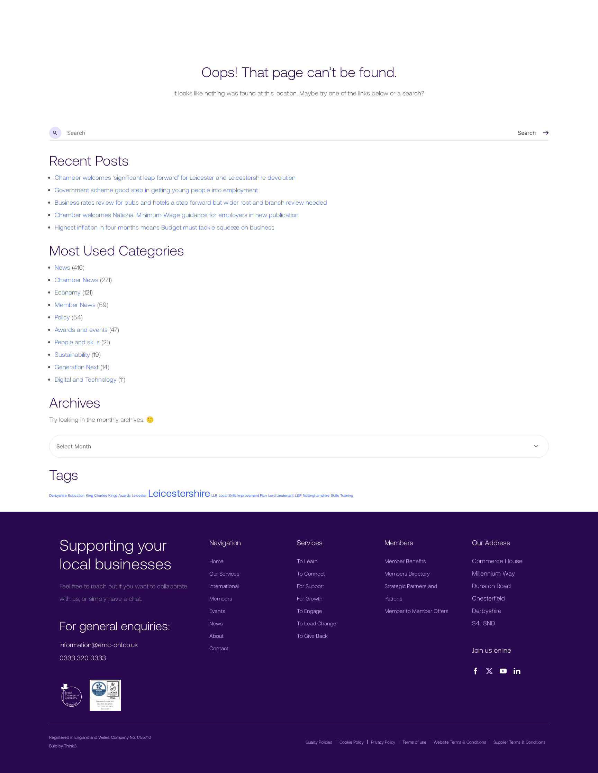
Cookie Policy (351, 741)
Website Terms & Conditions (460, 741)
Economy (68, 292)
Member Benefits (405, 561)
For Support (310, 586)
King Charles (96, 495)
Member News (75, 304)
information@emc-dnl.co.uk (99, 645)
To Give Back (312, 635)
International (224, 586)
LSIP (298, 495)
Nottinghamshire (316, 495)
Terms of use (414, 741)
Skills (335, 495)
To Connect (311, 573)
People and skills (77, 342)
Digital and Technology (86, 379)
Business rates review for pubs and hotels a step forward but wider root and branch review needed (191, 202)
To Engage (309, 610)
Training (346, 495)
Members (220, 598)
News (62, 267)
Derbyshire (58, 495)
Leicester (139, 495)
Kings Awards (119, 495)
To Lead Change (316, 623)
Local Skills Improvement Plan (243, 495)
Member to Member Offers (416, 610)
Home (216, 561)
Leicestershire (179, 493)
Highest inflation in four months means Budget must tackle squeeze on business (164, 227)
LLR (214, 495)
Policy (62, 317)
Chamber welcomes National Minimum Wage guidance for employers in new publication (177, 214)
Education (76, 495)
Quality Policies (319, 741)
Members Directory (406, 573)
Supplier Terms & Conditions (519, 741)
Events (217, 610)
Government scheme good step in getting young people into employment (156, 190)
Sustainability (72, 354)
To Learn (307, 561)
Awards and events (81, 329)
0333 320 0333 (83, 658)
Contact (218, 648)
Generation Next (77, 367)
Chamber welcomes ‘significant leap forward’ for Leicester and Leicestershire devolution (175, 177)
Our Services (224, 573)
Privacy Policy (383, 741)
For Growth (310, 598)
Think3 (70, 745)
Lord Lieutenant (280, 495)
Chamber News (76, 279)
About (216, 635)
